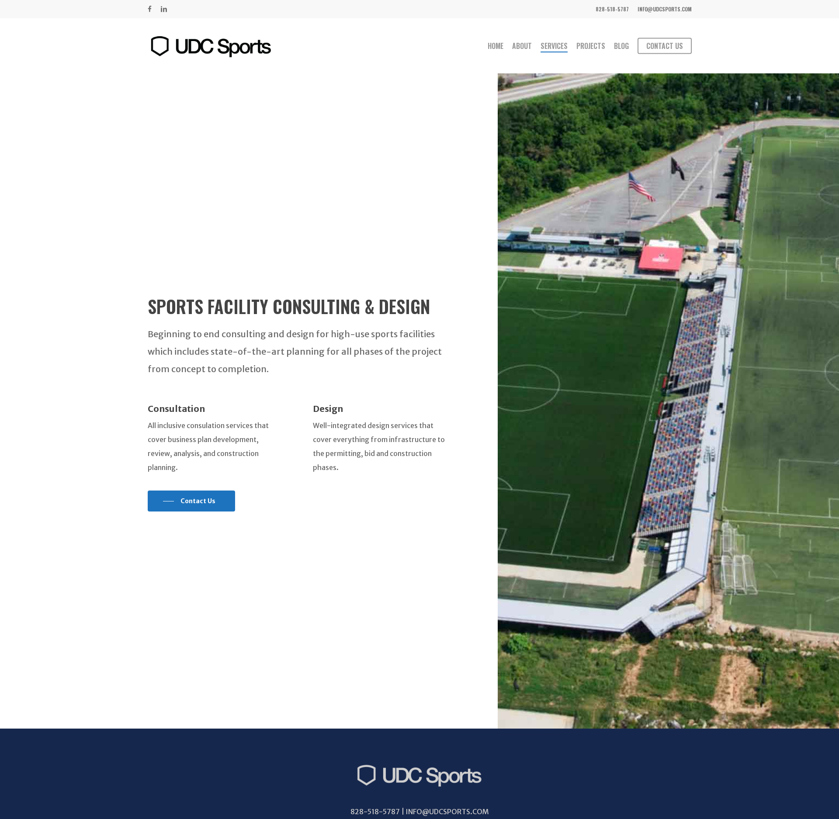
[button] (191, 501)
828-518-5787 (375, 811)
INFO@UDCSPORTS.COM (447, 811)
